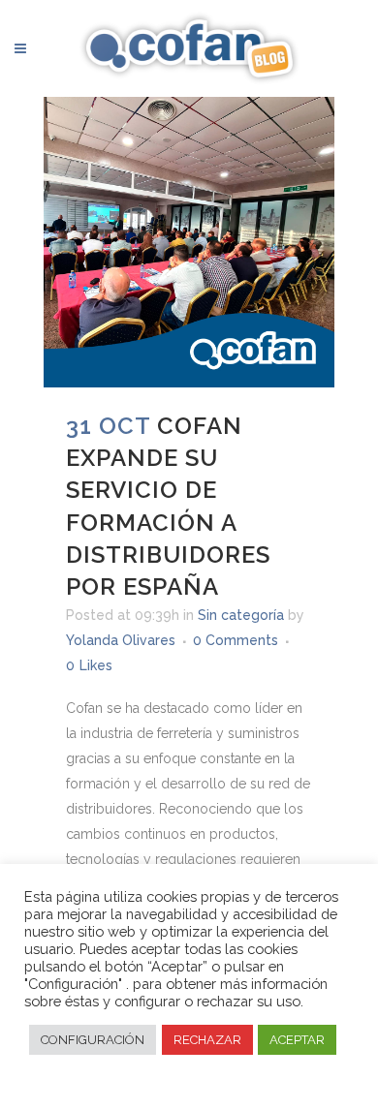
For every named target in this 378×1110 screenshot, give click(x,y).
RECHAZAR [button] (207, 1040)
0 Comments (235, 640)
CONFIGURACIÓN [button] (92, 1040)
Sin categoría (241, 615)
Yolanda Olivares (120, 640)
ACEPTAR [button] (297, 1040)
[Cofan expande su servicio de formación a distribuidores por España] (189, 242)
